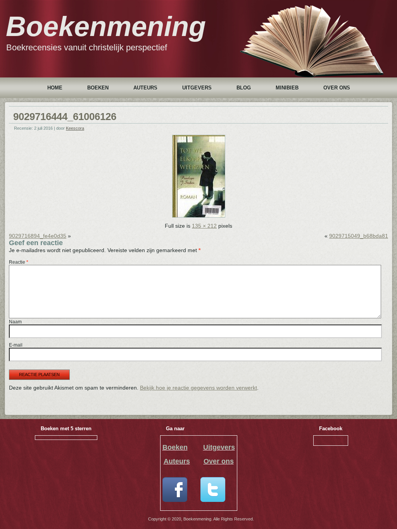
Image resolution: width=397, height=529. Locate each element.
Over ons (336, 88)
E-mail (15, 345)
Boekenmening (106, 26)
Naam (15, 322)
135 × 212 (204, 226)
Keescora (75, 128)
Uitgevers (197, 88)
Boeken (98, 88)
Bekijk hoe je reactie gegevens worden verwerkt (198, 388)
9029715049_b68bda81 (358, 236)
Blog (243, 88)
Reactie (18, 262)
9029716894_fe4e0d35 (37, 236)
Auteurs (145, 88)
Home (54, 88)
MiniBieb (287, 88)
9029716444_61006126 (64, 116)
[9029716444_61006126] (198, 216)
